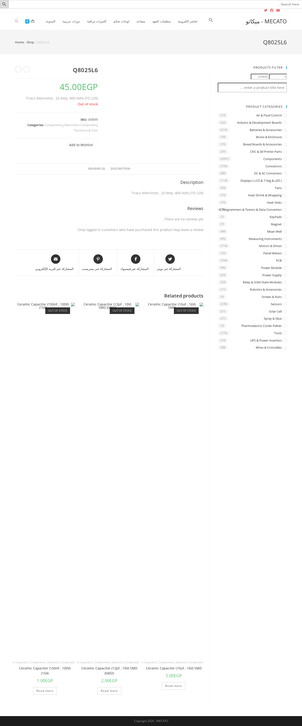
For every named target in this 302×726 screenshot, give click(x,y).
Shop (30, 42)
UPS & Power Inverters (266, 340)
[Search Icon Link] (211, 21)
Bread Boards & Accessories (262, 144)
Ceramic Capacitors (145, 662)
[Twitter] (266, 10)
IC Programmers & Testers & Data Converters (250, 209)
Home (19, 42)
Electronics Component (80, 125)
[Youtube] (278, 10)
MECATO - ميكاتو (266, 21)
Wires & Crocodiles (269, 347)
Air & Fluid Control (269, 115)
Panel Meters (272, 253)
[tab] (120, 169)
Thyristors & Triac (86, 130)
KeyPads (276, 217)
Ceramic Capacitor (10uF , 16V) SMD (174, 668)
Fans (278, 188)
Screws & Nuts (272, 297)
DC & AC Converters (268, 173)
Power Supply (272, 275)
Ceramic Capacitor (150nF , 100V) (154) (45, 670)
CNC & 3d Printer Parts (266, 151)
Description (120, 169)
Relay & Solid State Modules (262, 282)
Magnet (276, 224)
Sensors (276, 304)
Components (54, 125)
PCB (279, 260)
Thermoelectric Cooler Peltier (261, 326)
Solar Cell (275, 311)
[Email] (284, 10)
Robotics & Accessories (266, 289)
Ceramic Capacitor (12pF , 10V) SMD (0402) (109, 670)
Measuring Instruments (265, 239)
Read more (173, 686)
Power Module (271, 268)
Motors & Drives (270, 246)
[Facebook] (272, 10)
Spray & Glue (273, 318)
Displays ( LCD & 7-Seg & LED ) (261, 180)
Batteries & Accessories (266, 130)
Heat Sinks (274, 202)
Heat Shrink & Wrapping (265, 195)
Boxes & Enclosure (269, 137)
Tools (278, 333)
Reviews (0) (96, 169)
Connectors (273, 166)
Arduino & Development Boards (259, 122)
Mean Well (274, 231)
